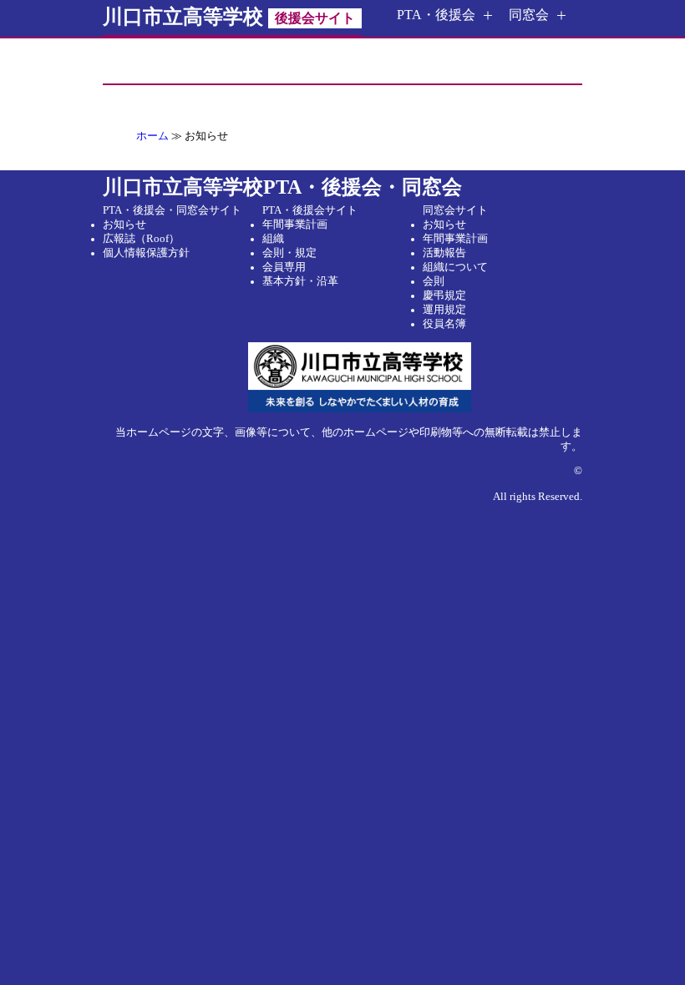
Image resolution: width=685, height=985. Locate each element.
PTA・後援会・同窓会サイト (172, 210)
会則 (433, 281)
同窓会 (529, 15)
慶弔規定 (444, 295)
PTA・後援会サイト (310, 210)
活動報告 (444, 253)
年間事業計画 (294, 224)
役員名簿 (444, 324)
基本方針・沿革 (300, 281)
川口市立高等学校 (229, 17)
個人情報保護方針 (146, 253)
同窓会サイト (455, 210)
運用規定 (444, 310)
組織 (273, 239)
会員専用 (284, 267)
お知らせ (124, 224)
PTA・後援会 (436, 15)
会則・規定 (289, 253)
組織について (455, 267)
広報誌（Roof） (141, 239)
